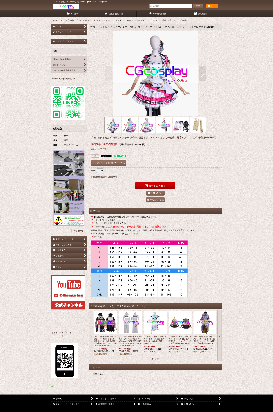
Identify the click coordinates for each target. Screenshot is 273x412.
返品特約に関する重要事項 (105, 176)
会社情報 (79, 230)
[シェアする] (95, 156)
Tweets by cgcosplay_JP (63, 78)
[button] (108, 73)
